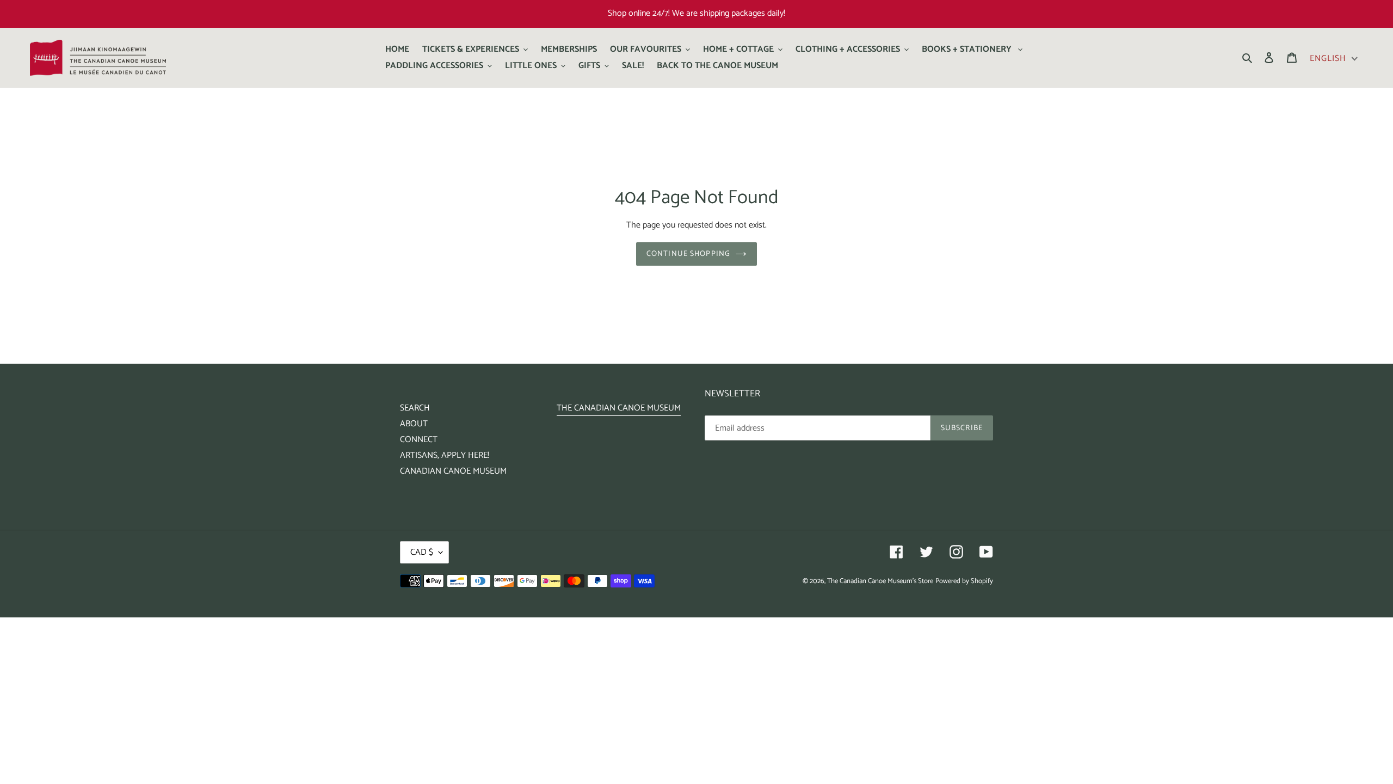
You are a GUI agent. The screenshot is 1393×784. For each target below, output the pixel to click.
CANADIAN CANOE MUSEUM (453, 471)
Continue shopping (688, 254)
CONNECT (418, 439)
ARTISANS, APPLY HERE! (444, 455)
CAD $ (421, 552)
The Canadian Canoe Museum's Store (880, 581)
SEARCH (415, 408)
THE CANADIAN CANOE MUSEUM (619, 408)
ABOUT (414, 423)
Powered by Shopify (964, 581)
